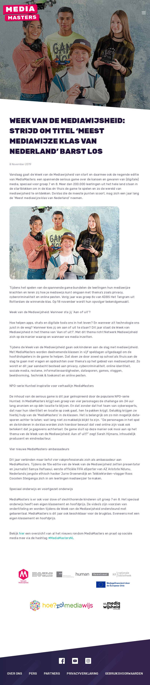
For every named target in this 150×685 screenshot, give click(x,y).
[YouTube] (75, 661)
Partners (52, 673)
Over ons (14, 673)
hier (22, 533)
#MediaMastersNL (61, 538)
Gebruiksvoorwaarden (124, 673)
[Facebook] (62, 661)
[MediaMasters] (21, 13)
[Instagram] (88, 661)
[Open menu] (144, 13)
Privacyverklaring (82, 673)
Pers (33, 673)
